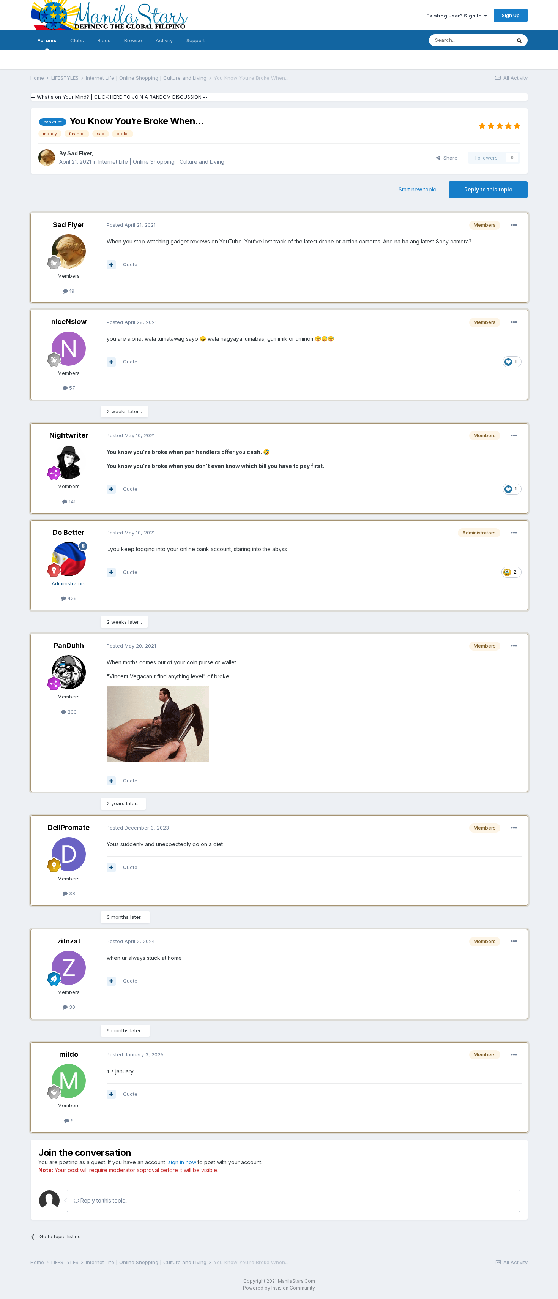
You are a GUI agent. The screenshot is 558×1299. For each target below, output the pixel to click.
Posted (131, 225)
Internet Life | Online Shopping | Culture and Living (161, 161)
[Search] (519, 40)
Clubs (77, 40)
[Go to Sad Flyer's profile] (46, 157)
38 (71, 893)
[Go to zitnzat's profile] (69, 968)
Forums (47, 40)
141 (71, 501)
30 (71, 1007)
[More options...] (514, 225)
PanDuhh (69, 646)
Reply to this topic (488, 189)
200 (71, 712)
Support (195, 40)
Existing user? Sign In (455, 16)
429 (71, 598)
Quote (130, 264)
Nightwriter (68, 435)
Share (448, 158)
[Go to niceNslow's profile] (69, 349)
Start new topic (417, 189)
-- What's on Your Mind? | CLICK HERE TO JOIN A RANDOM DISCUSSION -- (119, 97)
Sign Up (511, 15)
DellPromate (69, 827)
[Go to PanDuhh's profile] (69, 672)
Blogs (104, 40)
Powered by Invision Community (279, 1288)
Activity (164, 40)
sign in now (182, 1162)
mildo (68, 1054)
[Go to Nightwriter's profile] (69, 462)
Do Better (69, 532)
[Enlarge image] (158, 723)
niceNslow (69, 322)
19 (71, 291)
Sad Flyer (79, 153)
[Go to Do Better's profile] (69, 559)
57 (71, 388)
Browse (133, 40)
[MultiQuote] (111, 264)
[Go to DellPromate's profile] (69, 854)
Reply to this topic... (104, 1200)
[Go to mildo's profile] (69, 1081)
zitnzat (68, 941)
